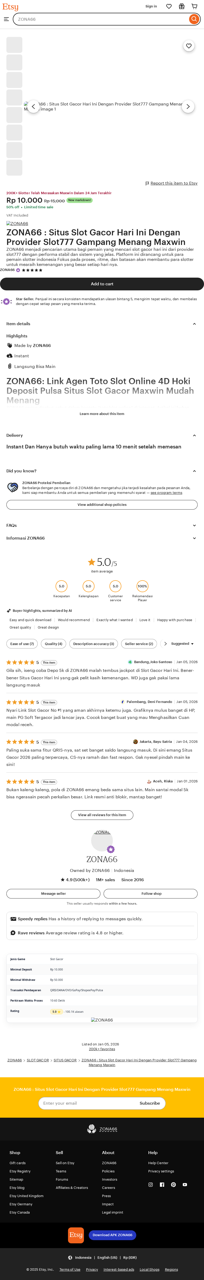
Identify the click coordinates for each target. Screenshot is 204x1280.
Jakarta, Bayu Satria (155, 742)
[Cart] (194, 6)
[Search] (194, 19)
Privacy (92, 1269)
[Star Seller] (18, 270)
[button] (111, 849)
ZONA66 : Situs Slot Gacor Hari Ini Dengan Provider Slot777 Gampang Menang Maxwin (96, 237)
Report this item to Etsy (174, 183)
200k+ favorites (102, 1049)
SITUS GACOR (65, 1060)
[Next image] (188, 106)
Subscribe (150, 1103)
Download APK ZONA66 (112, 1235)
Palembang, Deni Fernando (149, 702)
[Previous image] (33, 106)
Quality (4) (53, 644)
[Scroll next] (165, 644)
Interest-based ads (119, 1269)
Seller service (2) (139, 644)
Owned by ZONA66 (90, 870)
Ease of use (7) (22, 644)
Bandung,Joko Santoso (153, 662)
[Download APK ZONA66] (76, 1235)
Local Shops (149, 1269)
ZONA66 (7, 270)
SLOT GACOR (38, 1060)
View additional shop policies (102, 505)
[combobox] (100, 19)
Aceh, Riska (163, 781)
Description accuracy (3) (93, 644)
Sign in (151, 6)
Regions (171, 1269)
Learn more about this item (102, 414)
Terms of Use (70, 1269)
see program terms (166, 493)
